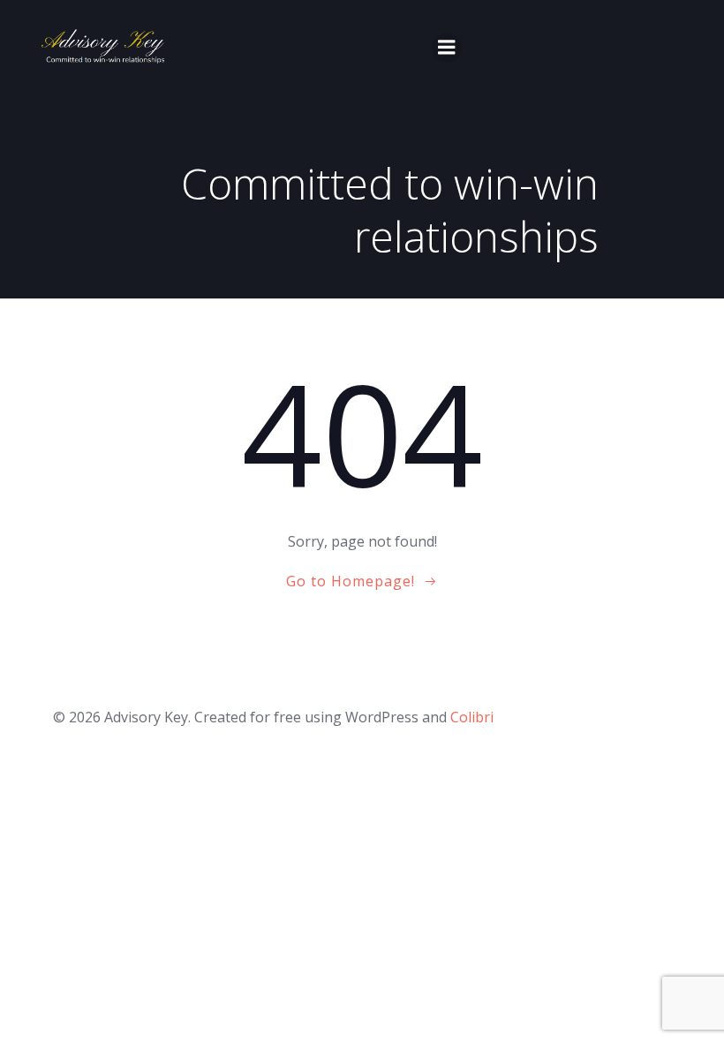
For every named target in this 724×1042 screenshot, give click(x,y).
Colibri (472, 717)
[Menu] (447, 48)
